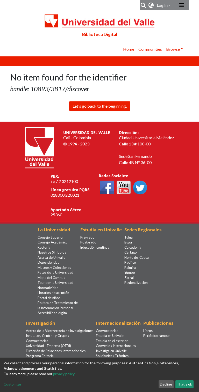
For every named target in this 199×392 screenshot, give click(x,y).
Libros (148, 331)
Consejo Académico (53, 242)
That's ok (184, 384)
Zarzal (129, 278)
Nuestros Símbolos (52, 252)
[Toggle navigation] (181, 5)
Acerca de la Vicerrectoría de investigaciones (59, 331)
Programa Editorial (40, 356)
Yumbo (129, 272)
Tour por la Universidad (55, 282)
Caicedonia (132, 247)
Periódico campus (156, 336)
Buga (128, 242)
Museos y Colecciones (54, 267)
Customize (12, 384)
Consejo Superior (51, 237)
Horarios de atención (53, 293)
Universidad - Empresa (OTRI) (48, 346)
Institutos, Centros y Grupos (47, 336)
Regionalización (136, 282)
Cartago (130, 252)
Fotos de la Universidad (55, 272)
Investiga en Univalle (111, 351)
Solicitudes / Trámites (112, 356)
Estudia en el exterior (112, 341)
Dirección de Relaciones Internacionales (56, 351)
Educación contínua (94, 247)
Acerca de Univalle (51, 257)
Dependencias (48, 262)
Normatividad (48, 288)
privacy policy (63, 374)
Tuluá (128, 237)
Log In (162, 5)
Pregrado (87, 237)
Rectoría (44, 247)
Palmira (130, 267)
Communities (150, 49)
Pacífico (130, 262)
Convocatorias (37, 341)
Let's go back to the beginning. (100, 105)
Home (128, 49)
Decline (166, 384)
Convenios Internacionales (116, 346)
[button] (151, 5)
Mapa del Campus (51, 278)
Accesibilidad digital (53, 313)
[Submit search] (143, 5)
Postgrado (88, 242)
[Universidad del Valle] (39, 147)
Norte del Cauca (136, 257)
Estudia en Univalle (110, 336)
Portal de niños (49, 298)
